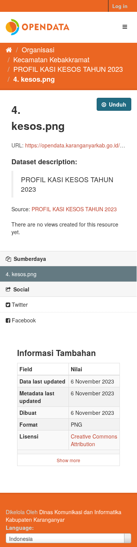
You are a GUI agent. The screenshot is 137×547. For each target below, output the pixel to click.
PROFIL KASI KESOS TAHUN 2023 (68, 69)
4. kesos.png (34, 79)
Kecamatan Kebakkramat (51, 59)
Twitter (19, 304)
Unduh (116, 104)
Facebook (23, 320)
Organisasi (38, 49)
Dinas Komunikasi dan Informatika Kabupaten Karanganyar (63, 515)
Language (19, 527)
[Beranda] (9, 49)
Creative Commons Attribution (94, 440)
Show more (68, 460)
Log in (119, 6)
